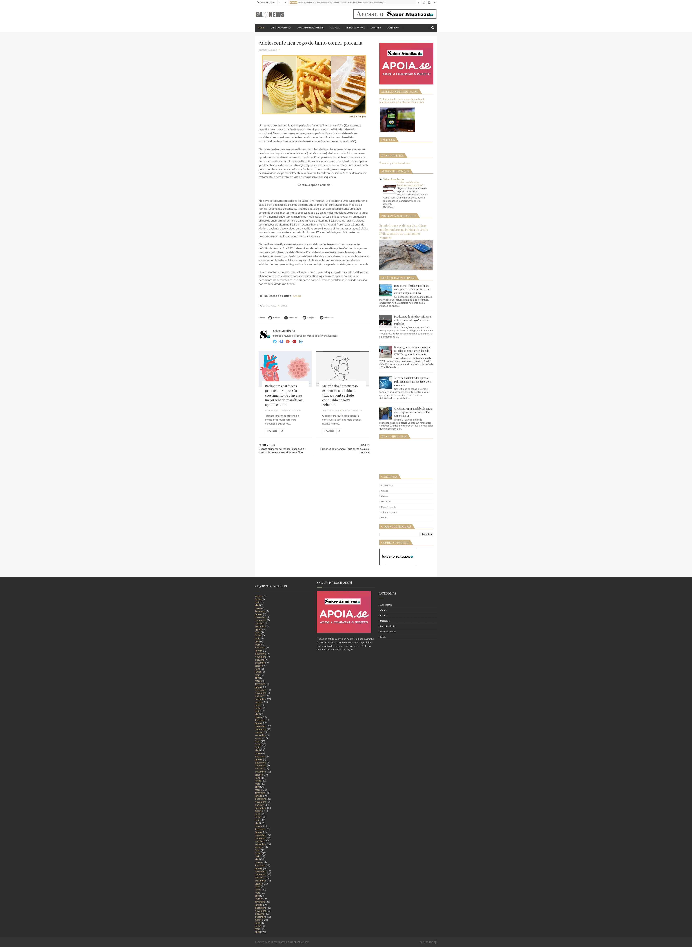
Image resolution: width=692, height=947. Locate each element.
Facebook (281, 341)
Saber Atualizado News (310, 27)
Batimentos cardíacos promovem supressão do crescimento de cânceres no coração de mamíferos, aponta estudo (284, 395)
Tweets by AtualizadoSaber (394, 163)
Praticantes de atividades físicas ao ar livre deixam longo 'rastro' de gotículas (413, 320)
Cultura (384, 496)
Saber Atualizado (281, 27)
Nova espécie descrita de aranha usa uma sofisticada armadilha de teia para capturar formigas (342, 2)
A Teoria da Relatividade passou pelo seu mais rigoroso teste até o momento (412, 381)
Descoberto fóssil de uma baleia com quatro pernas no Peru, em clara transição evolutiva (412, 289)
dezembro (260, 617)
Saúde (284, 306)
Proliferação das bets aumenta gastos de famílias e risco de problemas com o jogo (402, 100)
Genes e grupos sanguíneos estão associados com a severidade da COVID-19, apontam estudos (412, 350)
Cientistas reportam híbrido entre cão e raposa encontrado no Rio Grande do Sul (413, 412)
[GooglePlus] (424, 2)
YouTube (334, 27)
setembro (260, 626)
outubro (259, 623)
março (258, 608)
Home (261, 27)
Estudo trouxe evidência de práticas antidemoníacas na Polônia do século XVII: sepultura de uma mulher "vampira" (403, 231)
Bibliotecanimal (355, 27)
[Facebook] (418, 2)
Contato (376, 27)
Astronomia (387, 485)
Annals (297, 295)
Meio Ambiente (388, 507)
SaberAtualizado (389, 512)
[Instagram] (429, 2)
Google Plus (288, 341)
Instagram (294, 341)
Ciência (384, 490)
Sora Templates (276, 942)
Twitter (275, 341)
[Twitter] (434, 2)
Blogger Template (298, 942)
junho (258, 599)
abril (257, 605)
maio (257, 602)
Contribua (393, 27)
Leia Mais (272, 431)
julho (257, 632)
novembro (260, 620)
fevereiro (260, 611)
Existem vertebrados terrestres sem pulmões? (410, 184)
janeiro (259, 614)
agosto (259, 596)
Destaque (271, 306)
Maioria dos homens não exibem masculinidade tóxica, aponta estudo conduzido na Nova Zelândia (340, 395)
